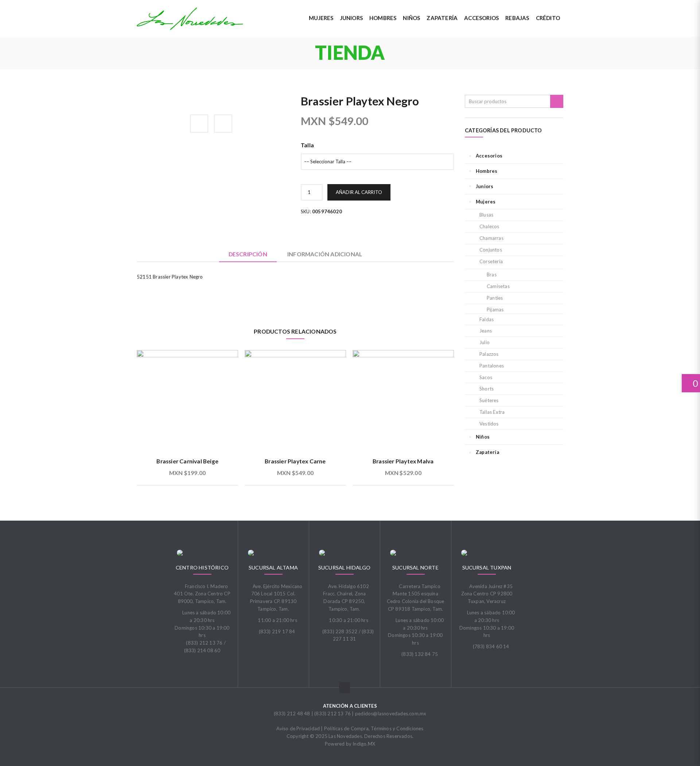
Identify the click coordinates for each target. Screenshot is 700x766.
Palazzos (489, 354)
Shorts (486, 389)
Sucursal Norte (415, 567)
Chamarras (491, 238)
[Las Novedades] (190, 18)
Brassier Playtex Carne (295, 461)
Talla (307, 145)
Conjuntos (490, 250)
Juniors (484, 186)
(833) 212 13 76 (332, 713)
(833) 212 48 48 (292, 713)
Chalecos (489, 226)
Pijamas (495, 309)
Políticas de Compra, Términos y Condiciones (374, 728)
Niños (483, 437)
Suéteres (489, 400)
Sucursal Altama (273, 567)
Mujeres (485, 202)
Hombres (486, 171)
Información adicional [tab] (324, 254)
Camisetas (498, 286)
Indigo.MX (364, 744)
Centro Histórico (202, 567)
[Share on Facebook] (199, 123)
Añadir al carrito (359, 192)
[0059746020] (151, 109)
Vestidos (489, 424)
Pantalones (491, 366)
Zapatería (487, 452)
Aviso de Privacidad (298, 728)
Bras (492, 274)
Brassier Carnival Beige (187, 461)
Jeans (485, 331)
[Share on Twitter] (223, 123)
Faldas (486, 319)
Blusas (486, 215)
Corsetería (491, 261)
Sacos (485, 377)
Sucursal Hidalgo (344, 567)
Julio (484, 342)
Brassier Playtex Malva (403, 461)
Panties (495, 298)
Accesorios (489, 156)
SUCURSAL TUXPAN (487, 567)
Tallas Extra (492, 412)
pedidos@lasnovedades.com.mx (390, 713)
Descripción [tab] (248, 254)
